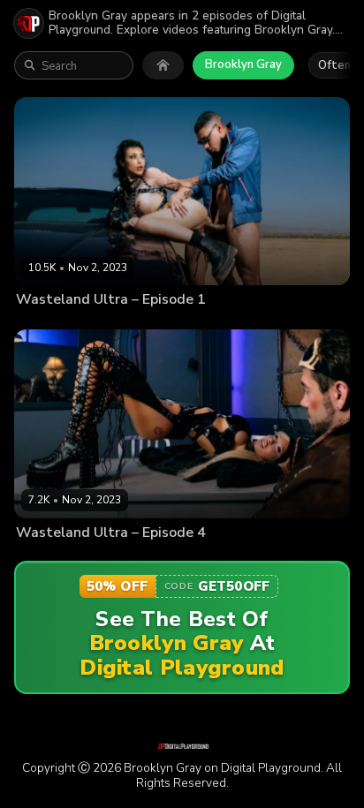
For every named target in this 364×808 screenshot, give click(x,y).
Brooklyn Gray (243, 64)
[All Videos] (163, 65)
